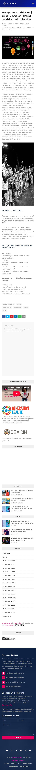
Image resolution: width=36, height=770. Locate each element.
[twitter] (16, 750)
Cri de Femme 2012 (9, 564)
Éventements (7, 616)
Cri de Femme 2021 (9, 587)
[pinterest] (30, 750)
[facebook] (7, 750)
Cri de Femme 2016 (9, 568)
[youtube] (20, 750)
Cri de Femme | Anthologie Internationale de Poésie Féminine (21, 507)
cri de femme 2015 (9, 612)
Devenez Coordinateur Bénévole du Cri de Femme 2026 (21, 531)
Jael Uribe (17, 623)
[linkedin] (25, 750)
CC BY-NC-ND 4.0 (8, 625)
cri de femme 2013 (9, 605)
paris (4, 310)
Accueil (6, 763)
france (19, 304)
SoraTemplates (17, 757)
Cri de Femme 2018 (9, 576)
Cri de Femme (7, 623)
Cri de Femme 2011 (9, 561)
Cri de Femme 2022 (9, 590)
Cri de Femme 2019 (9, 579)
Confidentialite (24, 766)
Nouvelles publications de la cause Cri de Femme (22, 491)
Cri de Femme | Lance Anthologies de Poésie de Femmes (22, 499)
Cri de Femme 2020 (9, 583)
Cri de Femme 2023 (9, 594)
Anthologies (6, 553)
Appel (5, 557)
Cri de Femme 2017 (8, 304)
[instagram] (11, 750)
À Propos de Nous (27, 763)
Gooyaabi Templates (18, 760)
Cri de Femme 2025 (9, 601)
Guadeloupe (7, 307)
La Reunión (17, 307)
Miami (26, 307)
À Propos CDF (15, 763)
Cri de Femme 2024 (9, 598)
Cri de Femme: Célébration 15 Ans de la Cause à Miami (22, 539)
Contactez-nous (13, 766)
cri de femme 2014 (9, 609)
